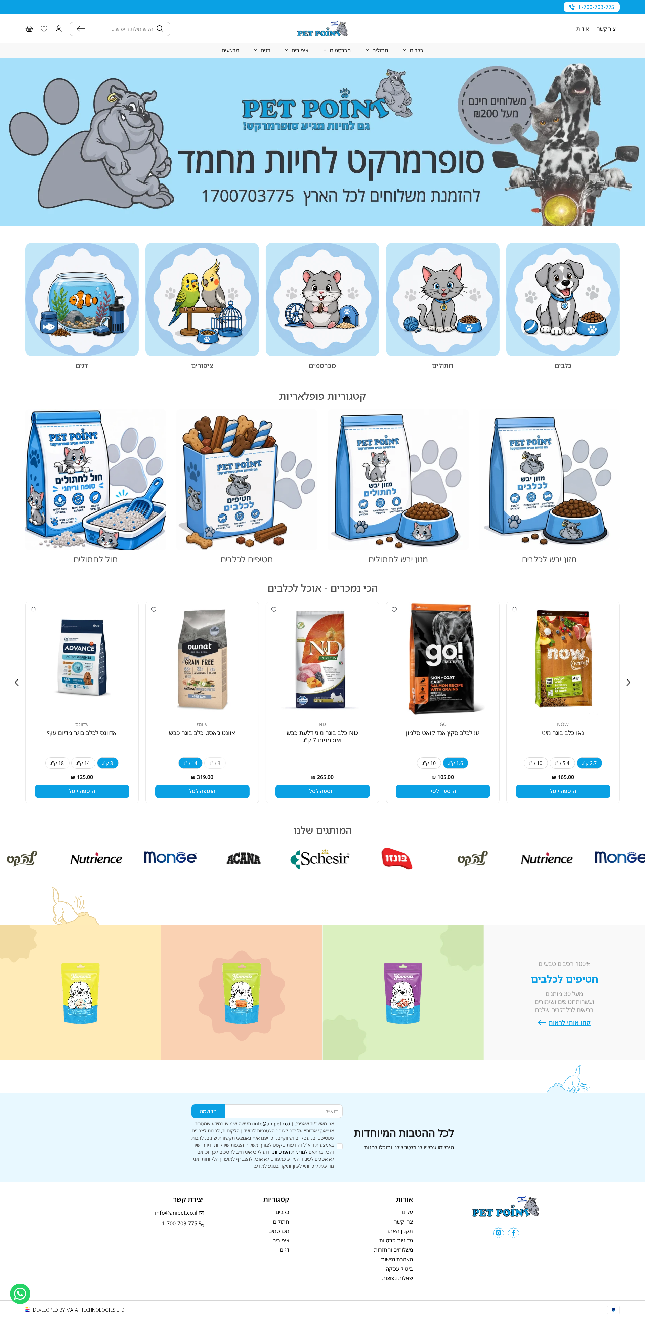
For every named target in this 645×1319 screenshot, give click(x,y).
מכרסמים (322, 366)
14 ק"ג (190, 763)
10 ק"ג (535, 763)
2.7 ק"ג (589, 763)
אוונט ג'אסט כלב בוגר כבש (202, 733)
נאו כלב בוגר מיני (563, 733)
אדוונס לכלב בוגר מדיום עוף (82, 733)
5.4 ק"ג (562, 763)
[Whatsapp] (20, 1294)
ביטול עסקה (399, 1268)
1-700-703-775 (596, 7)
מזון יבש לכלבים (549, 559)
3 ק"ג (107, 763)
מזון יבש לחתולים (398, 559)
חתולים (443, 366)
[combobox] (120, 28)
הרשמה (208, 1111)
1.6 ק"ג (455, 763)
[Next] (17, 682)
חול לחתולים (96, 559)
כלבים (563, 366)
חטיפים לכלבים (247, 559)
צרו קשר (403, 1221)
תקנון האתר (399, 1231)
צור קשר (606, 28)
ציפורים (202, 366)
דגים (82, 366)
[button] (59, 29)
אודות (582, 28)
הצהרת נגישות (397, 1259)
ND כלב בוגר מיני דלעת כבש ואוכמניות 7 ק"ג (322, 736)
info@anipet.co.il (273, 1123)
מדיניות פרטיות (396, 1240)
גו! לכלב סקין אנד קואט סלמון (442, 733)
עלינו (407, 1212)
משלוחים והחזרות (393, 1249)
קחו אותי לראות (570, 1022)
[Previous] (628, 682)
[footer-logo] (505, 1214)
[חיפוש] (82, 28)
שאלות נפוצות (397, 1278)
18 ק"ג (57, 763)
